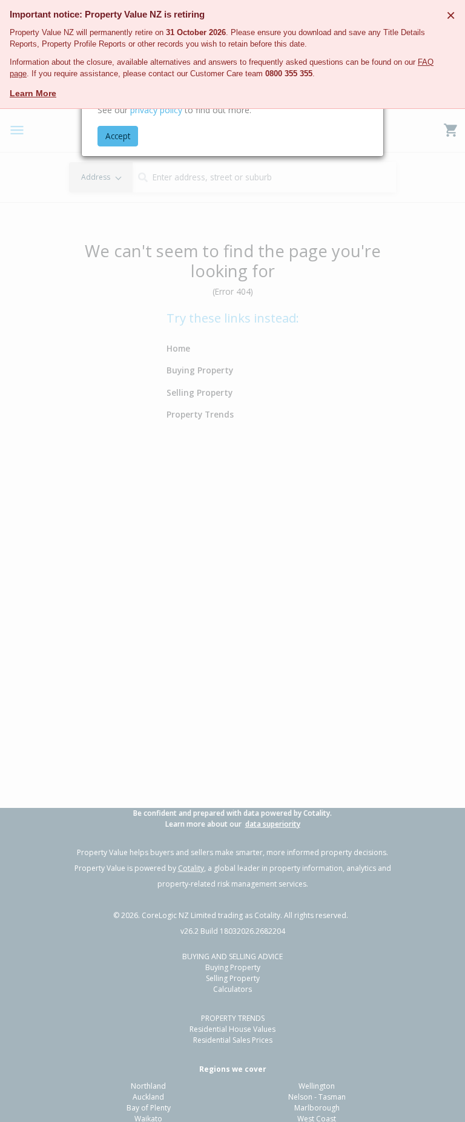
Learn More (33, 93)
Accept (117, 136)
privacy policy (156, 110)
